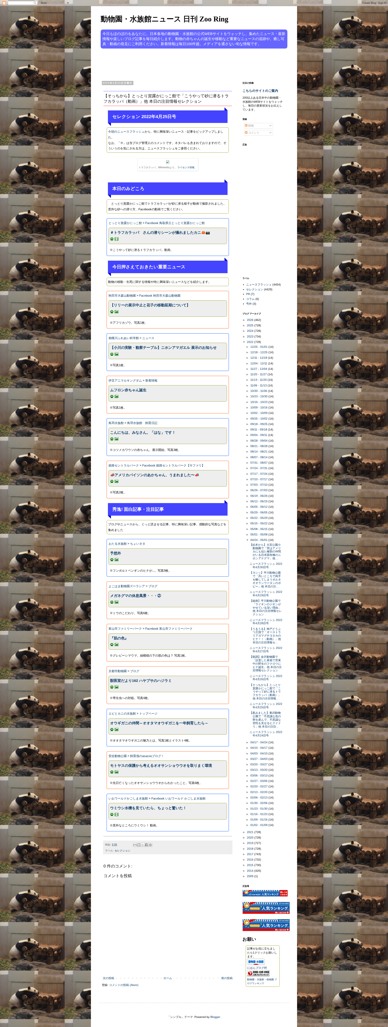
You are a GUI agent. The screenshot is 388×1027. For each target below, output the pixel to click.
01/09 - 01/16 (259, 819)
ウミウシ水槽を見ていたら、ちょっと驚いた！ (148, 808)
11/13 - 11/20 (259, 379)
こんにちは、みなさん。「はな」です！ (143, 432)
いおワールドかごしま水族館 (128, 798)
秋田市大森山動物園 (122, 295)
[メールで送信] (135, 845)
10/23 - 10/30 (259, 396)
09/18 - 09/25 (259, 424)
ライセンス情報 (185, 167)
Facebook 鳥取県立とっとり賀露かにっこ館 (175, 223)
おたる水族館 (118, 543)
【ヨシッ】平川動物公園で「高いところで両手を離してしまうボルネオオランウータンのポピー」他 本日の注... (265, 579)
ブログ (152, 586)
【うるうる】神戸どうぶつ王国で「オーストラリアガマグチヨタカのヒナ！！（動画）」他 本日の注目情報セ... (265, 635)
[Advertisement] (178, 64)
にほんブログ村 (257, 967)
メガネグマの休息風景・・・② (135, 596)
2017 (250, 854)
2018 (250, 848)
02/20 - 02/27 (259, 786)
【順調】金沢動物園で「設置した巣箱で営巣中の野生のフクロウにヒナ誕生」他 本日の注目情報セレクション (266, 663)
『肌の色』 (119, 638)
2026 (250, 320)
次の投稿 (108, 978)
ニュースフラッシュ (259, 284)
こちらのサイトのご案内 (260, 90)
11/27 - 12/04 (259, 368)
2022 (250, 342)
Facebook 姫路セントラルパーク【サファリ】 (173, 465)
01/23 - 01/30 (259, 808)
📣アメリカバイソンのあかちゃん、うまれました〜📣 (154, 475)
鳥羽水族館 (116, 423)
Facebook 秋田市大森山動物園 (159, 295)
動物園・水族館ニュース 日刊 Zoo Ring (164, 19)
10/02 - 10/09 (259, 413)
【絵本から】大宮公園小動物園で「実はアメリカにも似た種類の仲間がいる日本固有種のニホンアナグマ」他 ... (265, 551)
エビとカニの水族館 (122, 713)
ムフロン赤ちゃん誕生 (128, 390)
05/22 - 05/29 (259, 517)
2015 (250, 865)
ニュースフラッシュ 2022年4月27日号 (266, 649)
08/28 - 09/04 (259, 440)
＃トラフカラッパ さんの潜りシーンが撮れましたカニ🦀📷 (160, 233)
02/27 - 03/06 (259, 781)
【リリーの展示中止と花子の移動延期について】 (150, 305)
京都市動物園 (118, 671)
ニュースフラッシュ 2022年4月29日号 (266, 593)
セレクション (122, 850)
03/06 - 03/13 (259, 775)
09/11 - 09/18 (259, 429)
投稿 (250, 125)
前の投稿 (227, 978)
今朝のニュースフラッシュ (126, 131)
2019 (250, 843)
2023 (250, 336)
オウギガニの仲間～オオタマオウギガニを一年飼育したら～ (159, 723)
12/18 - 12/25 (259, 352)
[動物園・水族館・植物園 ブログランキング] (258, 975)
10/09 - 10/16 (259, 407)
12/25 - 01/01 (259, 346)
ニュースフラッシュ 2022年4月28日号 (266, 621)
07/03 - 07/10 (259, 484)
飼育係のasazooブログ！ (147, 756)
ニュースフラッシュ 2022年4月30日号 (266, 565)
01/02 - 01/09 (259, 825)
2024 (250, 330)
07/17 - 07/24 (259, 473)
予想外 (115, 553)
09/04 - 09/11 (259, 435)
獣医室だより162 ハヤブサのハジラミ (141, 681)
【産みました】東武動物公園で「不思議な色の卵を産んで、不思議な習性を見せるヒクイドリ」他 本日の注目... (265, 719)
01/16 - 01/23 (259, 814)
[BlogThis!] (139, 845)
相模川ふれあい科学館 (124, 338)
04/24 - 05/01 (259, 540)
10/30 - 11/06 (259, 390)
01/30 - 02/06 (259, 803)
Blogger (215, 1017)
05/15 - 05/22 (259, 523)
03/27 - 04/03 (259, 758)
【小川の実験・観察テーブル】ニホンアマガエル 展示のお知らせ (163, 348)
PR (248, 294)
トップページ (148, 713)
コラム (250, 298)
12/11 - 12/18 (259, 357)
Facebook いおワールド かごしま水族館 (178, 798)
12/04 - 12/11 (259, 363)
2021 (250, 832)
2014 (250, 870)
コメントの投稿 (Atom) (123, 985)
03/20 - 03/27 (259, 764)
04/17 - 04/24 (259, 742)
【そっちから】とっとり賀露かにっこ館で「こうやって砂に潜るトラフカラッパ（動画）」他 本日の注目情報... (265, 691)
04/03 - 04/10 (259, 753)
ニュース (148, 338)
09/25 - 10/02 (259, 418)
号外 (249, 303)
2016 (250, 859)
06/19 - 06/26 (259, 495)
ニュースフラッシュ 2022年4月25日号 (266, 705)
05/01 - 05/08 (259, 534)
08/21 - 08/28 (259, 446)
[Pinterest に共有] (150, 845)
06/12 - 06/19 (259, 501)
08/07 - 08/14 (259, 457)
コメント (253, 132)
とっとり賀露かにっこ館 (125, 223)
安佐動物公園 (118, 756)
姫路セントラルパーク (124, 465)
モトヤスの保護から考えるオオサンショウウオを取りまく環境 (161, 766)
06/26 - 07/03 (259, 490)
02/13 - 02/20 (259, 792)
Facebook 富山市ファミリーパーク (169, 628)
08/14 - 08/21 (259, 451)
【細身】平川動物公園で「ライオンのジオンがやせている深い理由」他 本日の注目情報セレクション (266, 607)
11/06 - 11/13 (259, 385)
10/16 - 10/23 (259, 402)
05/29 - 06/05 (259, 512)
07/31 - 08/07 (259, 462)
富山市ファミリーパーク (125, 628)
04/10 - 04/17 (259, 747)
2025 (250, 325)
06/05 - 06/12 (259, 506)
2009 (250, 876)
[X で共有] (143, 845)
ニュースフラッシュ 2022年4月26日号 (266, 677)
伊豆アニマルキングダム (125, 380)
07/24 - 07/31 (259, 468)
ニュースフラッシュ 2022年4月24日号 (266, 733)
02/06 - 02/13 (259, 797)
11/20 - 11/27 (259, 374)
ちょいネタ (137, 543)
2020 (250, 837)
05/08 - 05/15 (259, 529)
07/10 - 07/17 (259, 479)
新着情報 (151, 380)
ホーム (167, 978)
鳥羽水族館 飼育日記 (142, 423)
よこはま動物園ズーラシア (127, 586)
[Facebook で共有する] (146, 845)
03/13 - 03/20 (259, 769)
